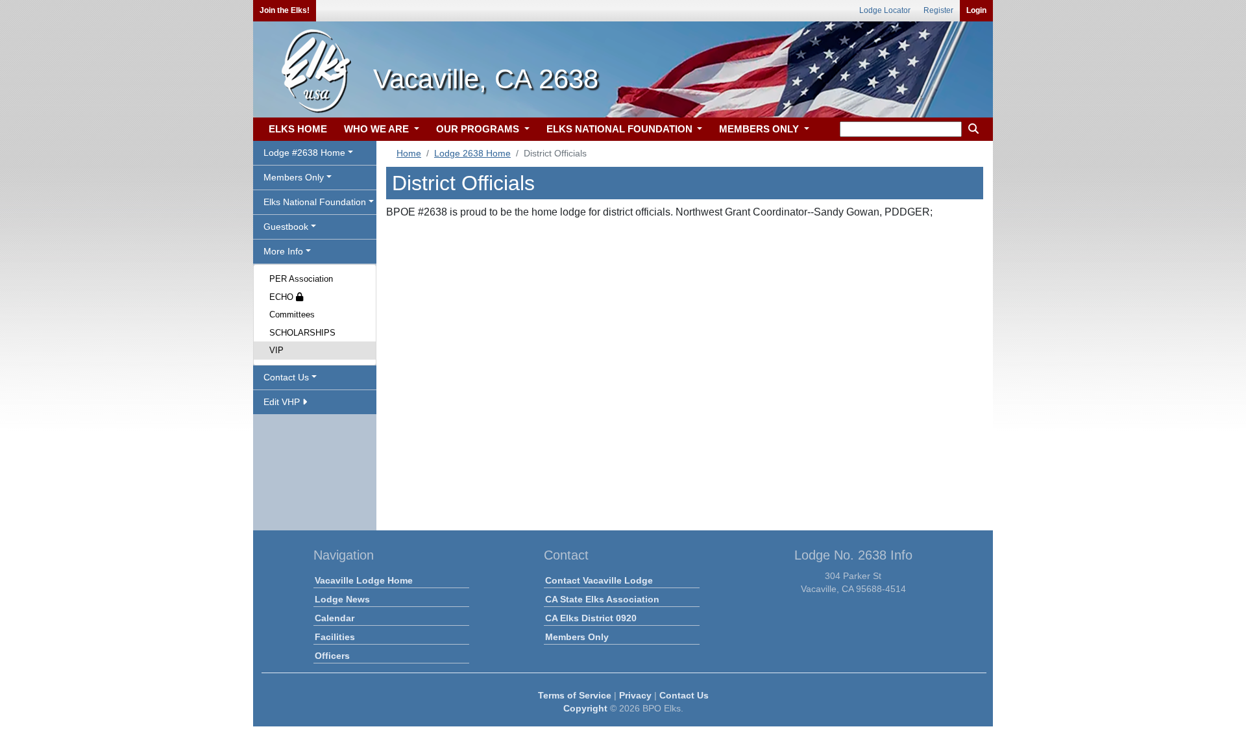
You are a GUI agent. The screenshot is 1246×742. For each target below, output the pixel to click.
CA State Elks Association (602, 599)
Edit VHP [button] (282, 402)
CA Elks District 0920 (591, 618)
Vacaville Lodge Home (364, 580)
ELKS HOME (298, 128)
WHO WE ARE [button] (377, 128)
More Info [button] (283, 251)
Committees (292, 314)
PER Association (301, 279)
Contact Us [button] (286, 377)
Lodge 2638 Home (472, 153)
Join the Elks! (285, 10)
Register (938, 10)
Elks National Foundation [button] (314, 202)
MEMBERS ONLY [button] (760, 128)
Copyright (585, 708)
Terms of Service (574, 695)
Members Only (577, 637)
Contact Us (684, 695)
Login (976, 10)
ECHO (282, 297)
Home (409, 153)
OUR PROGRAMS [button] (479, 128)
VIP (276, 350)
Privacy (635, 695)
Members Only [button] (293, 177)
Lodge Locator (884, 10)
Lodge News (342, 599)
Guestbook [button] (285, 226)
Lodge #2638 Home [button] (304, 152)
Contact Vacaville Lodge (599, 580)
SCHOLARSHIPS (302, 333)
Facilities (335, 637)
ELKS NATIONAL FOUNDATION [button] (620, 128)
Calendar (334, 618)
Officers (332, 655)
